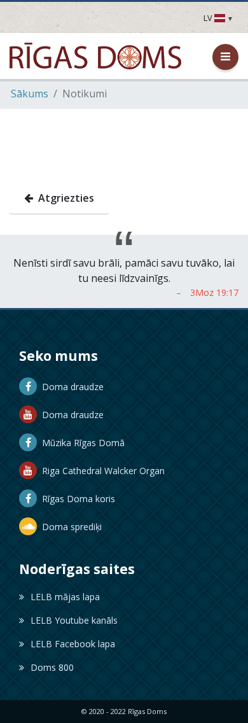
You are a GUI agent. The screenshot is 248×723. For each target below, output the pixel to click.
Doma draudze (70, 387)
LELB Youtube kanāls (74, 620)
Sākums (29, 94)
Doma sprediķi (69, 527)
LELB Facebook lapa (73, 644)
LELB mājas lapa (65, 597)
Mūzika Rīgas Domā (81, 443)
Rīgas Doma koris (76, 499)
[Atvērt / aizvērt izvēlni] (225, 57)
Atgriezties (63, 198)
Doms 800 (52, 667)
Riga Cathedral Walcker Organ (101, 471)
